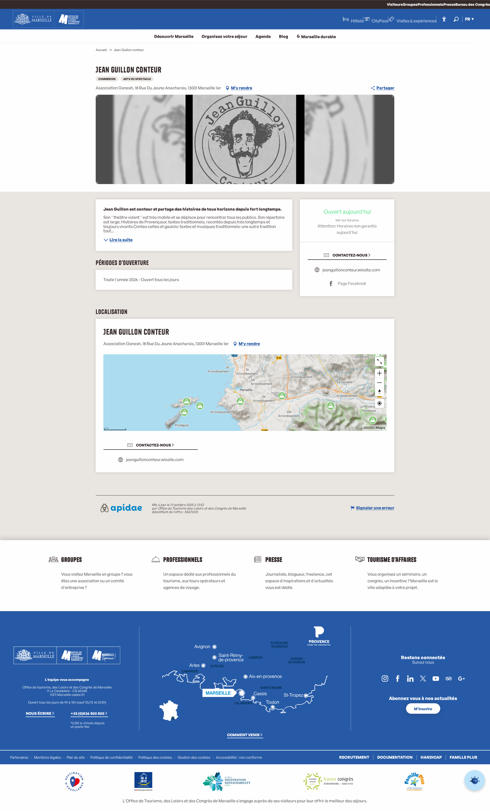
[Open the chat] (474, 780)
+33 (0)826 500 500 (87, 713)
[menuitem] (48, 19)
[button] (456, 19)
